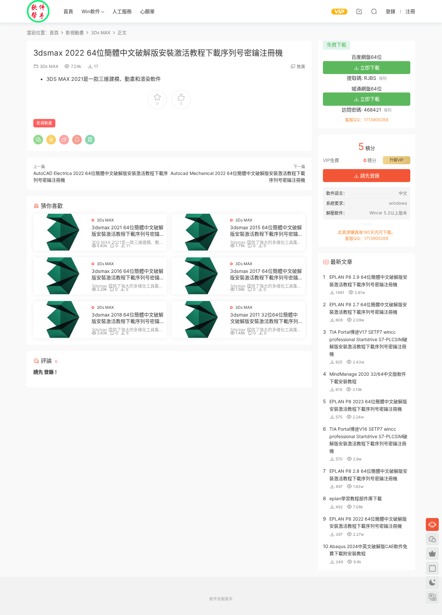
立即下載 (369, 68)
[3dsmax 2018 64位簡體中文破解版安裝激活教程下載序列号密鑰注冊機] (60, 319)
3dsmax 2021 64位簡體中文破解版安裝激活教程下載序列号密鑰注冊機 (127, 230)
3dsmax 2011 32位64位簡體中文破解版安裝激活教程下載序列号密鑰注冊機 (264, 318)
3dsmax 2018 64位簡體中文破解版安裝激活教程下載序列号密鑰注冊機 (127, 318)
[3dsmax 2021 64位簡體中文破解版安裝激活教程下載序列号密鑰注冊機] (60, 232)
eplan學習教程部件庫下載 (355, 498)
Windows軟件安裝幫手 (38, 11)
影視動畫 (44, 123)
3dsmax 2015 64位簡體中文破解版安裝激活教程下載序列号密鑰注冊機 (266, 230)
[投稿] (359, 11)
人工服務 (122, 11)
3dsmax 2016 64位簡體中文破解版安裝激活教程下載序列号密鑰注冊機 (127, 274)
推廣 (301, 66)
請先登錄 (369, 176)
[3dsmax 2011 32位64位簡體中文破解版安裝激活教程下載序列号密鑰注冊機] (199, 319)
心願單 (147, 11)
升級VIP (396, 159)
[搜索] (374, 11)
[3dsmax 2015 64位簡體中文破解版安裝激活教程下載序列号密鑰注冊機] (199, 232)
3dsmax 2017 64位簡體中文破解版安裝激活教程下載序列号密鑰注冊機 (266, 274)
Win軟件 (91, 11)
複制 (383, 78)
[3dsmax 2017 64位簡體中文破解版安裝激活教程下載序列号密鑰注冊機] (199, 276)
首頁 (68, 11)
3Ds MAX (49, 66)
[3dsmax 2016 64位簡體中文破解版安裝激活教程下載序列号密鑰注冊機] (60, 276)
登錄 (49, 372)
